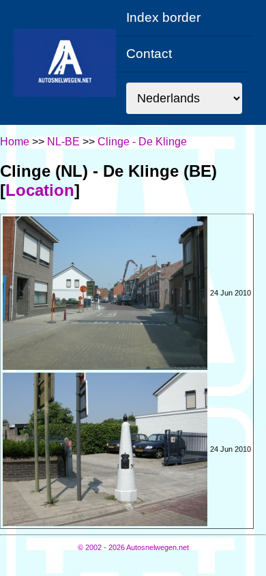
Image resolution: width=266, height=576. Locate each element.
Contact (149, 53)
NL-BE (63, 141)
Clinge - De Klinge (142, 141)
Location (39, 190)
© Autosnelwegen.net (133, 547)
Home (14, 141)
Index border (163, 17)
